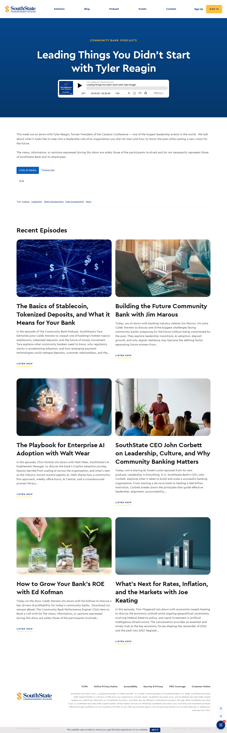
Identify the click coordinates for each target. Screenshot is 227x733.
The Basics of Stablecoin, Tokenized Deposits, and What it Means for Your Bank (63, 314)
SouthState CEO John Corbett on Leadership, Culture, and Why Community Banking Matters (162, 453)
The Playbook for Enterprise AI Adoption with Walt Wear (61, 449)
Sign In (214, 9)
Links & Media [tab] (27, 170)
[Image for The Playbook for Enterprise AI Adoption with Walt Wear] (64, 407)
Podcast (114, 9)
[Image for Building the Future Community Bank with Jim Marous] (162, 268)
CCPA (85, 686)
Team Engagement (74, 202)
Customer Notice (201, 686)
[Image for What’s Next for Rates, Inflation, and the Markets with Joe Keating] (162, 546)
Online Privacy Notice (106, 686)
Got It (155, 729)
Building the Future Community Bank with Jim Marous (161, 310)
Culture (25, 202)
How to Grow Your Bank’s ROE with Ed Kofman (61, 588)
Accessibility (130, 686)
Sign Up (198, 9)
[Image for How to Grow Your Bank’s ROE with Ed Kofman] (64, 546)
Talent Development (54, 202)
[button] (221, 708)
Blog (87, 9)
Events (142, 9)
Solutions (59, 9)
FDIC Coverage (177, 686)
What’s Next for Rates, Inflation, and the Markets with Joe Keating (161, 592)
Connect (171, 9)
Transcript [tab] (48, 170)
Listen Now (25, 365)
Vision (88, 202)
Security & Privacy (153, 686)
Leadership (36, 202)
